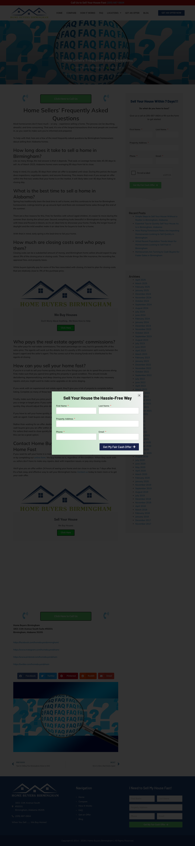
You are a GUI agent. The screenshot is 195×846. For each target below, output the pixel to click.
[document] (97, 423)
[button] (139, 395)
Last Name (104, 405)
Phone (59, 431)
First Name (61, 405)
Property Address (65, 418)
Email (102, 431)
